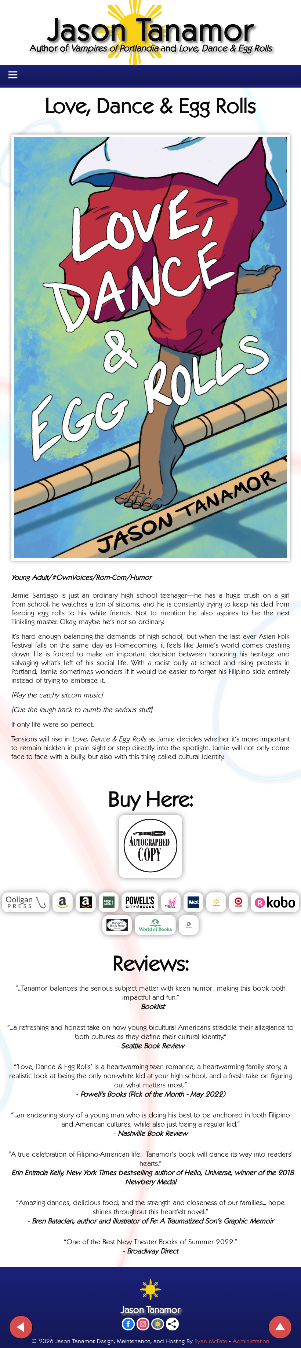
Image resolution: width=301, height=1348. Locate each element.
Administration (251, 1340)
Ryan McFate (211, 1340)
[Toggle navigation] (13, 75)
